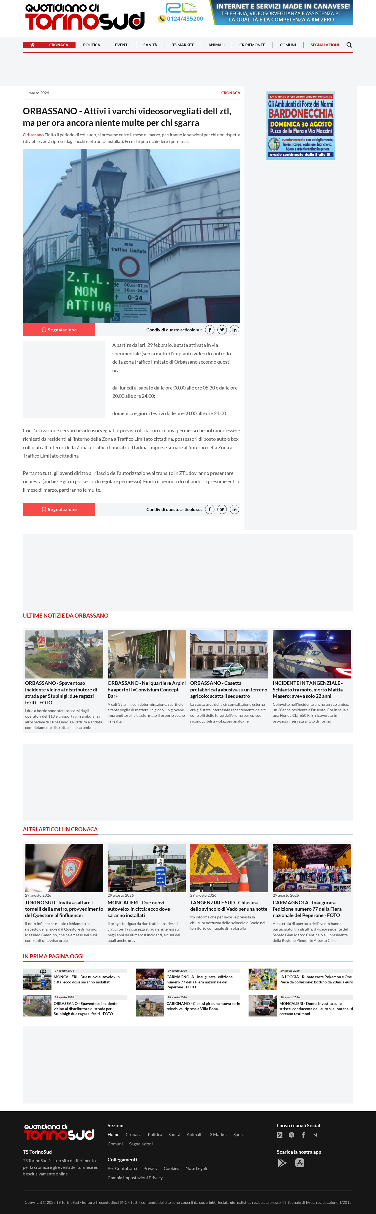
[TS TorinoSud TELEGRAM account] (315, 1135)
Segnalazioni (325, 45)
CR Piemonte (252, 45)
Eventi (122, 45)
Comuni (288, 45)
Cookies (171, 1168)
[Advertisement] (301, 203)
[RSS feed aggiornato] (279, 1135)
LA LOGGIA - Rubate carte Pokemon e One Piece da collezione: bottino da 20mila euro (316, 979)
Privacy (150, 1168)
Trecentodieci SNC (111, 1202)
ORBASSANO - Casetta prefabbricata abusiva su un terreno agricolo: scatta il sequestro (228, 689)
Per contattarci (122, 1168)
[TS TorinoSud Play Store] (282, 1162)
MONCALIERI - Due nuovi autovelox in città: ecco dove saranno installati (139, 908)
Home (113, 1134)
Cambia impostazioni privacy (135, 1177)
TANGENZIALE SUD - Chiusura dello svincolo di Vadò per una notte (229, 905)
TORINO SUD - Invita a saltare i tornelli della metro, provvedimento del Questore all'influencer (64, 908)
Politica (91, 45)
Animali (216, 45)
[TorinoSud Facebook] (303, 1135)
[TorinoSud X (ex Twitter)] (291, 1135)
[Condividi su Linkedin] (234, 329)
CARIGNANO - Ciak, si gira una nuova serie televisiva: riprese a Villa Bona (203, 1006)
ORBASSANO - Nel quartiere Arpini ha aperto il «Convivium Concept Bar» (147, 689)
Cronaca (58, 45)
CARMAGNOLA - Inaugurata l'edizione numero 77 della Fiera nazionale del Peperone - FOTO (307, 908)
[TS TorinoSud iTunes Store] (299, 1162)
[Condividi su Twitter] (222, 329)
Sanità (150, 45)
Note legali (196, 1168)
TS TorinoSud (67, 1202)
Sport (238, 1134)
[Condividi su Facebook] (209, 329)
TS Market (183, 45)
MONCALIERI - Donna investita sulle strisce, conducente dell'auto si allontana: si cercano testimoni (316, 1008)
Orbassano (33, 134)
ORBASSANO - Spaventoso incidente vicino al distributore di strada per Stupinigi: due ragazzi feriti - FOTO (61, 692)
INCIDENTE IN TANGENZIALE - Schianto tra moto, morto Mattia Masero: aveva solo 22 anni (308, 689)
